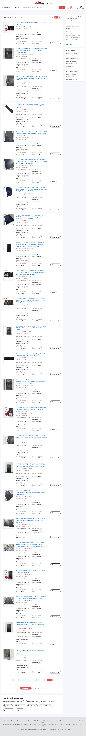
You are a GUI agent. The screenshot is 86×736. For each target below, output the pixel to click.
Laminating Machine (71, 79)
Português (19, 724)
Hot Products (4, 720)
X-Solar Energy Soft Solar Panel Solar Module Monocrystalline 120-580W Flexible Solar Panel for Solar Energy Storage (30, 492)
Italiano (39, 724)
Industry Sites (55, 720)
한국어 (61, 724)
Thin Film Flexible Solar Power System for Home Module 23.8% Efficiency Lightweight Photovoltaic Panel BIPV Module (30, 652)
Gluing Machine (70, 77)
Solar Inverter (69, 66)
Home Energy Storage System (74, 71)
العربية (56, 724)
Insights (43, 722)
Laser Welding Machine (72, 58)
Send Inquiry (55, 43)
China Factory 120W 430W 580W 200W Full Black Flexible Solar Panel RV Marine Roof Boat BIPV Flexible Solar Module (31, 327)
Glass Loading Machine (72, 53)
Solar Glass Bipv (32, 706)
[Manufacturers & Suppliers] (43, 3)
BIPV (67, 69)
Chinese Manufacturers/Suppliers (24, 720)
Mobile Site (81, 720)
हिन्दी (70, 724)
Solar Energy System (71, 63)
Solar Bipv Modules (20, 706)
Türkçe (80, 724)
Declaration (60, 729)
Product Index (74, 720)
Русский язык (33, 724)
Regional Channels (64, 720)
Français (26, 724)
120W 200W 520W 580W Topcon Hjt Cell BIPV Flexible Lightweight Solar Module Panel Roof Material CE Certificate (30, 105)
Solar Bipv (51, 701)
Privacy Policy (68, 729)
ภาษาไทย (75, 724)
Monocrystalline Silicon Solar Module (13, 701)
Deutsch (45, 724)
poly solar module (9, 710)
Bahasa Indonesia (46, 725)
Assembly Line (70, 56)
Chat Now (39, 688)
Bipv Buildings (8, 706)
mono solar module (32, 701)
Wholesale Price (47, 720)
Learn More (70, 44)
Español (14, 724)
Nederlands (50, 724)
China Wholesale (38, 720)
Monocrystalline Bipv (45, 706)
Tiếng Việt (38, 725)
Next (50, 680)
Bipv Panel (43, 701)
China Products (11, 720)
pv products (20, 710)
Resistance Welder (71, 74)
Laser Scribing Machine (72, 61)
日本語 (66, 724)
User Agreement (52, 729)
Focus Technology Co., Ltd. (32, 729)
